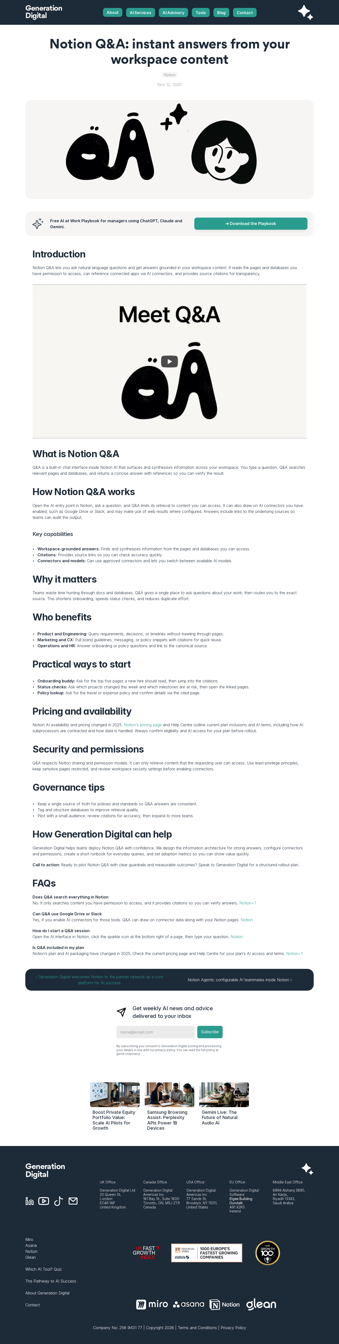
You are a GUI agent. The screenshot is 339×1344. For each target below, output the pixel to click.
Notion (247, 919)
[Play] (169, 361)
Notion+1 (247, 902)
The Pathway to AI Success (50, 1281)
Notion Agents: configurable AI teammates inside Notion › (240, 979)
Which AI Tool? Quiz (43, 1269)
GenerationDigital (43, 12)
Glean (30, 1257)
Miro (29, 1239)
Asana (31, 1245)
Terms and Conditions (197, 1327)
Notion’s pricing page (143, 724)
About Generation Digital (47, 1292)
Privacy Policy (233, 1327)
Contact (32, 1304)
